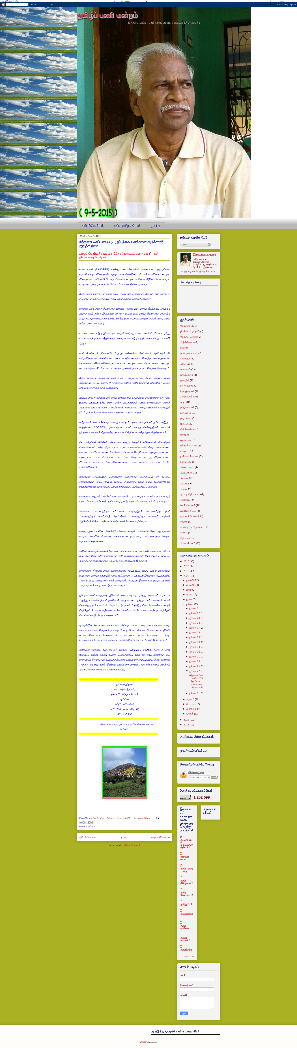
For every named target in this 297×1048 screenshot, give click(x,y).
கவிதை (184, 364)
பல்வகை (184, 478)
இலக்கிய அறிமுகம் (190, 331)
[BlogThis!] (83, 822)
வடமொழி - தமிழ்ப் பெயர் (192, 527)
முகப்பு (155, 226)
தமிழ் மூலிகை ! (185, 927)
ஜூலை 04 (194, 623)
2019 (186, 571)
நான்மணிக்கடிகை (189, 456)
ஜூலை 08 (194, 632)
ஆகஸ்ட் (190, 699)
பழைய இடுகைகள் (160, 837)
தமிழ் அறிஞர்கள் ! (187, 881)
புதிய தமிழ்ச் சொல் (127, 226)
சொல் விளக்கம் (188, 396)
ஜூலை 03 (194, 618)
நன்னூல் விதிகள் (188, 445)
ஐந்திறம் (184, 347)
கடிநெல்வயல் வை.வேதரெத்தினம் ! (187, 844)
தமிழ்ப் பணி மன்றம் (107, 15)
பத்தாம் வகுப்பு (187, 467)
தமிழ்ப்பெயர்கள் (93, 226)
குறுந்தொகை (187, 385)
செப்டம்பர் (191, 704)
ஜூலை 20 (194, 652)
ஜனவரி (190, 580)
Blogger (143, 1042)
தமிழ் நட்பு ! (186, 904)
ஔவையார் (186, 358)
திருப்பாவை (186, 418)
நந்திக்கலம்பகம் (188, 429)
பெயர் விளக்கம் (187, 505)
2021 (186, 719)
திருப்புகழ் (185, 424)
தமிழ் (182, 402)
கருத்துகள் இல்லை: (142, 818)
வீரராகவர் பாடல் (188, 543)
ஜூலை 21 (194, 656)
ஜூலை (190, 604)
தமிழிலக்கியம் (187, 407)
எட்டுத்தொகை (187, 342)
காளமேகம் (185, 369)
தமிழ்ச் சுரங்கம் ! (185, 939)
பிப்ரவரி (190, 585)
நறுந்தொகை (186, 440)
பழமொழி (184, 483)
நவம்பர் (190, 713)
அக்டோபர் (191, 709)
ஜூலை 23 (194, 661)
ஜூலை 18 (194, 647)
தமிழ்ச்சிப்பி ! (186, 950)
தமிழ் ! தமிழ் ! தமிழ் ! (187, 869)
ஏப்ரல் (189, 594)
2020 (186, 576)
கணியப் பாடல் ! (185, 857)
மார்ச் (189, 589)
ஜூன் (189, 599)
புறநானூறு (185, 500)
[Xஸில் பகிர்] (86, 822)
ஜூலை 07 (194, 627)
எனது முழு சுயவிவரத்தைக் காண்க (197, 271)
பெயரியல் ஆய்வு (188, 510)
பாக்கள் (183, 489)
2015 (186, 561)
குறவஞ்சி (184, 380)
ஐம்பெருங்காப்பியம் (189, 353)
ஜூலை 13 (194, 642)
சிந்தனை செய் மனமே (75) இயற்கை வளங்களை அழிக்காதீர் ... (197, 681)
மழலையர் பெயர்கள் (190, 516)
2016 (186, 566)
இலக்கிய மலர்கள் (189, 337)
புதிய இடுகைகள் (87, 837)
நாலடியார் (184, 451)
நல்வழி (183, 434)
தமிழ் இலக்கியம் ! (187, 893)
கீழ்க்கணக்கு (186, 375)
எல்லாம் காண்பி (189, 956)
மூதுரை (183, 521)
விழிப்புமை (90, 826)
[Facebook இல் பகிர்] (89, 822)
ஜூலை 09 (194, 637)
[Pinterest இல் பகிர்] (92, 822)
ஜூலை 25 (194, 666)
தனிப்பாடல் (185, 413)
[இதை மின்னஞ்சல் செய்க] (80, 822)
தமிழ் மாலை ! (187, 915)
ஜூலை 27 (194, 671)
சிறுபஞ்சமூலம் (187, 391)
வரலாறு (183, 532)
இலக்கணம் (186, 326)
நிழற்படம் (184, 462)
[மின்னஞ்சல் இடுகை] (157, 818)
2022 (186, 724)
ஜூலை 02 (194, 613)
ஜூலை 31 (194, 693)
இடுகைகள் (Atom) (132, 845)
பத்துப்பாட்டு (186, 472)
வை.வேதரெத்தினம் (206, 254)
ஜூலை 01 (194, 608)
